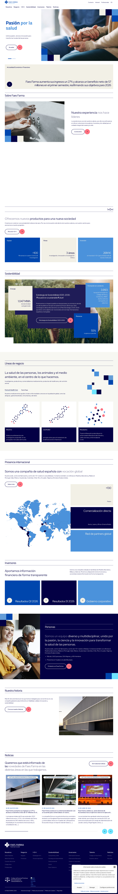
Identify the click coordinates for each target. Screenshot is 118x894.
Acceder (11, 47)
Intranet (97, 2)
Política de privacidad (95, 891)
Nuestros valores (93, 858)
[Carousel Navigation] (107, 831)
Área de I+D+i (12, 231)
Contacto (91, 2)
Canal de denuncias (10, 861)
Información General (74, 855)
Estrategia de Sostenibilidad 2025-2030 (52, 320)
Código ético (8, 864)
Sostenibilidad (31, 7)
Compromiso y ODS (53, 855)
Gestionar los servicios (79, 883)
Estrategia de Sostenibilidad (55, 858)
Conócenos (78, 132)
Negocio (16, 7)
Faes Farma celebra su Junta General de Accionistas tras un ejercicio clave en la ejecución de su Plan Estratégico (94, 811)
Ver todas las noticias (98, 764)
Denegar (92, 887)
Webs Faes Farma (9, 858)
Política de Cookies (85, 891)
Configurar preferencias (107, 887)
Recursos (109, 858)
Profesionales (105, 2)
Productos (23, 858)
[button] (114, 867)
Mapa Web (59, 890)
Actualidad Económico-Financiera (22, 777)
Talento (48, 7)
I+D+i (23, 7)
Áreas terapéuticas (38, 858)
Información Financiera (75, 864)
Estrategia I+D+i (37, 855)
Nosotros (9, 7)
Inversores (40, 7)
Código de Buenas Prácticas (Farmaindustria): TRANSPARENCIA (19, 879)
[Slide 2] (14, 58)
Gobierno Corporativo (74, 861)
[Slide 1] (9, 58)
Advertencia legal (104, 891)
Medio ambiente (52, 861)
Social (49, 864)
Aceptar (79, 887)
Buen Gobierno (52, 867)
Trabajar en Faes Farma (95, 855)
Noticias (56, 7)
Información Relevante (75, 858)
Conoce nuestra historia (15, 709)
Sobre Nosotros (9, 855)
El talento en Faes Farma (55, 666)
